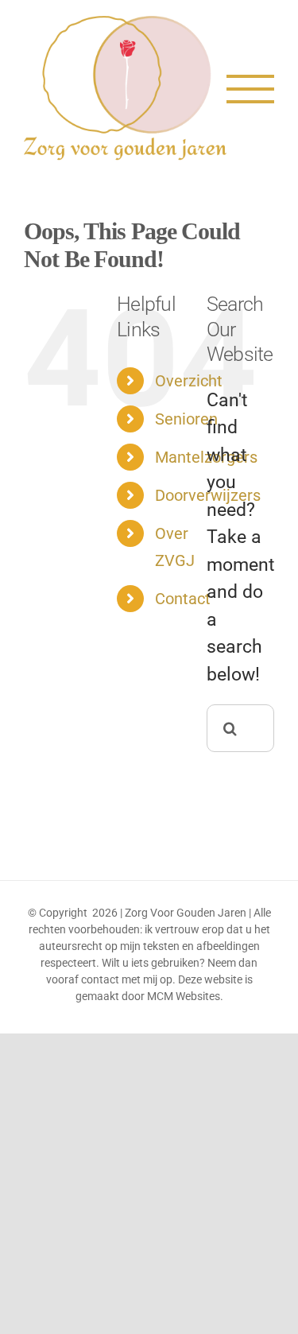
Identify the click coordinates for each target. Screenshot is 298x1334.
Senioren (186, 419)
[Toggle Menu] (250, 89)
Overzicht (189, 380)
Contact (183, 598)
